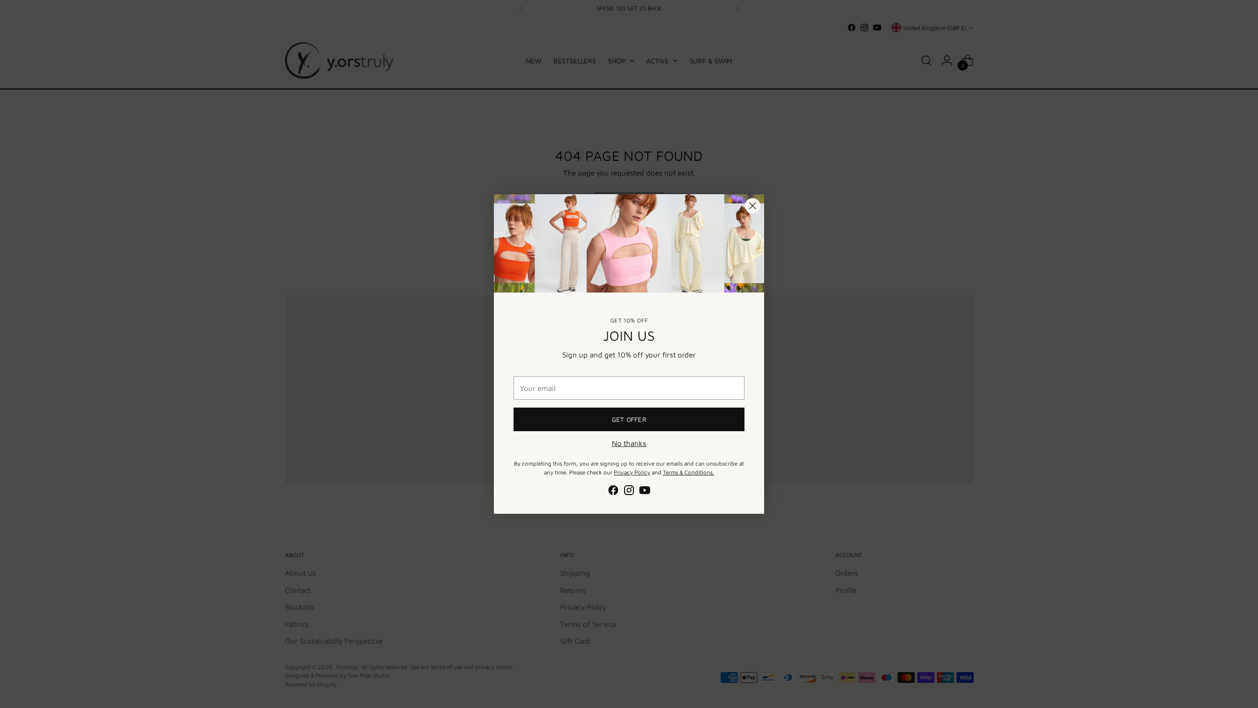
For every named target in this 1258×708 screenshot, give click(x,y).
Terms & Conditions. (688, 472)
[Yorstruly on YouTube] (645, 492)
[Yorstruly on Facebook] (613, 492)
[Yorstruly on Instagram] (629, 492)
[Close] (752, 205)
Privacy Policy (632, 472)
